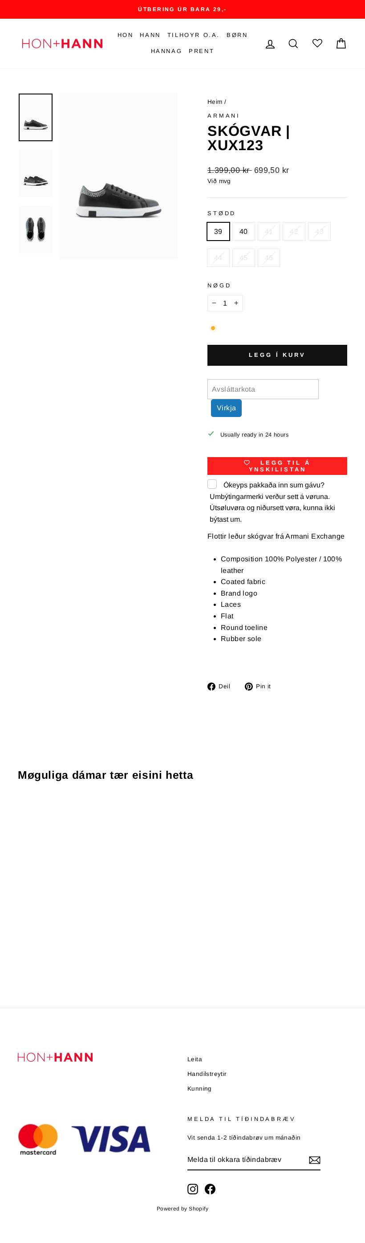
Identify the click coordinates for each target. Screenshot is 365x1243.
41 (269, 231)
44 (218, 258)
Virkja (226, 408)
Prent (201, 51)
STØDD (221, 213)
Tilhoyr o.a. (193, 35)
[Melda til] (314, 1160)
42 (294, 231)
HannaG (166, 51)
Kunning (199, 1088)
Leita (194, 1059)
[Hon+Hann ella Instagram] (192, 1189)
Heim (215, 101)
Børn (237, 35)
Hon (126, 35)
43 (319, 231)
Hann (150, 35)
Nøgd (219, 285)
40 (243, 231)
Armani (223, 115)
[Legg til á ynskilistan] (82, 814)
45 (243, 258)
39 (218, 231)
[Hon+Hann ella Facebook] (210, 1189)
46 (269, 258)
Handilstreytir (207, 1074)
